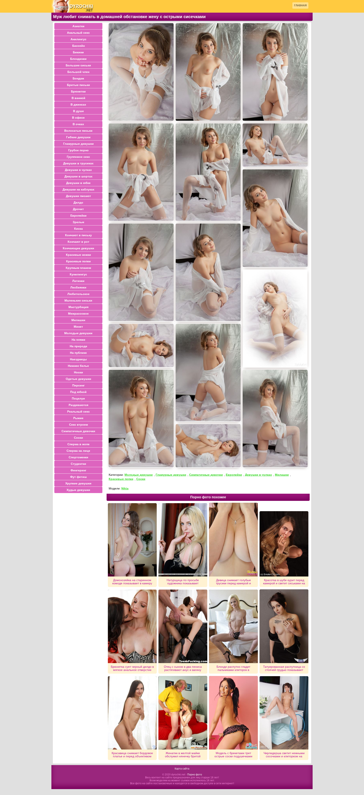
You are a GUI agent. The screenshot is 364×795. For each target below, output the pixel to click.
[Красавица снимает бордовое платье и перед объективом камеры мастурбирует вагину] (132, 712)
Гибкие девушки (78, 137)
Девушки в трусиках (78, 163)
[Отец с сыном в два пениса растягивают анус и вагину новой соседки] (182, 626)
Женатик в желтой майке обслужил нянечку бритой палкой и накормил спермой (182, 755)
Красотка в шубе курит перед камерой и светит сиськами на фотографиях (284, 582)
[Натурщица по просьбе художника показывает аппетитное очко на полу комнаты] (182, 539)
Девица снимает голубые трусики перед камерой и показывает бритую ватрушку (233, 582)
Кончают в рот (78, 241)
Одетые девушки (78, 379)
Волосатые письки (78, 130)
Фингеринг (78, 470)
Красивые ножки (78, 254)
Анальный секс (78, 32)
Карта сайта (182, 768)
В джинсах (78, 104)
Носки (78, 372)
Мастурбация (78, 307)
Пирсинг (78, 385)
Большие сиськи (78, 65)
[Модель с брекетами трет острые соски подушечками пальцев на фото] (233, 713)
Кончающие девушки (78, 248)
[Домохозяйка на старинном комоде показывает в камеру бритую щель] (132, 539)
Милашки (282, 474)
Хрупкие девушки (78, 483)
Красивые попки (121, 479)
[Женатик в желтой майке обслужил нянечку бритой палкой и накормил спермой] (182, 712)
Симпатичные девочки (206, 474)
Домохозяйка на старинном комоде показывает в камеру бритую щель (132, 582)
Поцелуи (78, 398)
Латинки (78, 281)
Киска (78, 228)
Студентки (78, 463)
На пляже (78, 339)
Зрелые (78, 222)
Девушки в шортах (78, 176)
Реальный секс (78, 411)
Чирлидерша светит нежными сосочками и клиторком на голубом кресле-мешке (284, 755)
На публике (78, 352)
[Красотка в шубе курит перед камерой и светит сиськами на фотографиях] (284, 543)
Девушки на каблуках (78, 189)
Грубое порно (78, 150)
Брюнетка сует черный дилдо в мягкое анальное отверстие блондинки (132, 668)
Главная (300, 5)
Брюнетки (78, 91)
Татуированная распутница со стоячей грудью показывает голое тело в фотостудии (284, 668)
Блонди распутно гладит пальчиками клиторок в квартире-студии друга (233, 668)
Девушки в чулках (258, 474)
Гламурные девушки (171, 474)
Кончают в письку (78, 235)
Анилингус (78, 39)
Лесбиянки (78, 287)
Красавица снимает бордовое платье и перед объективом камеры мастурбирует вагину (132, 755)
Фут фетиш (78, 477)
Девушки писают (78, 196)
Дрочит (78, 209)
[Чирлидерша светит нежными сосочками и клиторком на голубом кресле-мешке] (284, 712)
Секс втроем (78, 424)
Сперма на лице (78, 450)
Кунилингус (78, 274)
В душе (78, 111)
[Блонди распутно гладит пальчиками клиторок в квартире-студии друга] (233, 626)
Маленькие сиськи (78, 300)
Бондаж (78, 78)
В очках (78, 124)
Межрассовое (78, 313)
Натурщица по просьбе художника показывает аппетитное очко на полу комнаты (183, 582)
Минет (78, 326)
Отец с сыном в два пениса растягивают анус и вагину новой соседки (183, 668)
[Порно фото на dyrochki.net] (72, 6)
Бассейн (78, 45)
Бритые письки (78, 85)
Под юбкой (78, 392)
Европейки (234, 474)
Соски (140, 479)
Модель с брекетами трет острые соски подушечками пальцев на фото (233, 755)
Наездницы (78, 359)
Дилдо (78, 202)
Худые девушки (78, 490)
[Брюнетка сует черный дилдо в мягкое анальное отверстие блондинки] (132, 626)
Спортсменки (78, 457)
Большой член (78, 72)
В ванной (78, 98)
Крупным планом (78, 267)
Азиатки (78, 26)
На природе (78, 346)
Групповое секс (78, 156)
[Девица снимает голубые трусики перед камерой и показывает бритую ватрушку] (233, 539)
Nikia (124, 488)
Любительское (78, 294)
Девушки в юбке (78, 183)
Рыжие (78, 418)
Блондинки (78, 58)
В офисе (78, 117)
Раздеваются (78, 405)
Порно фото (194, 774)
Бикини (78, 52)
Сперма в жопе (78, 444)
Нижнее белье (78, 365)
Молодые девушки (138, 474)
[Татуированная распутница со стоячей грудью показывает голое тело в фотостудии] (284, 626)
